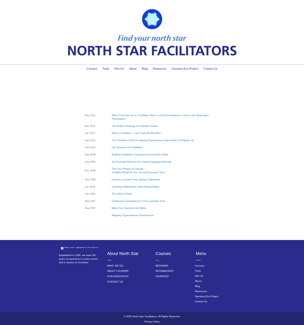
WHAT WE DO (115, 265)
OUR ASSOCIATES (117, 276)
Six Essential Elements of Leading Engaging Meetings (142, 161)
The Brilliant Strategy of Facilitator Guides (135, 126)
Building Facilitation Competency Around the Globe (140, 154)
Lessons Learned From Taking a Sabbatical (136, 179)
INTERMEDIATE (165, 271)
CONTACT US (115, 281)
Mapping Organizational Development (133, 215)
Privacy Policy (152, 321)
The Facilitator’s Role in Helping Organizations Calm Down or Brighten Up (153, 140)
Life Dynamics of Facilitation (127, 147)
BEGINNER (162, 265)
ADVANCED (162, 276)
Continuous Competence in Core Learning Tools (138, 201)
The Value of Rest (122, 193)
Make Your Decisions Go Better (129, 208)
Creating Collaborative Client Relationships (135, 186)
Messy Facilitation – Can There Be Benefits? (136, 133)
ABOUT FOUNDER (117, 271)
